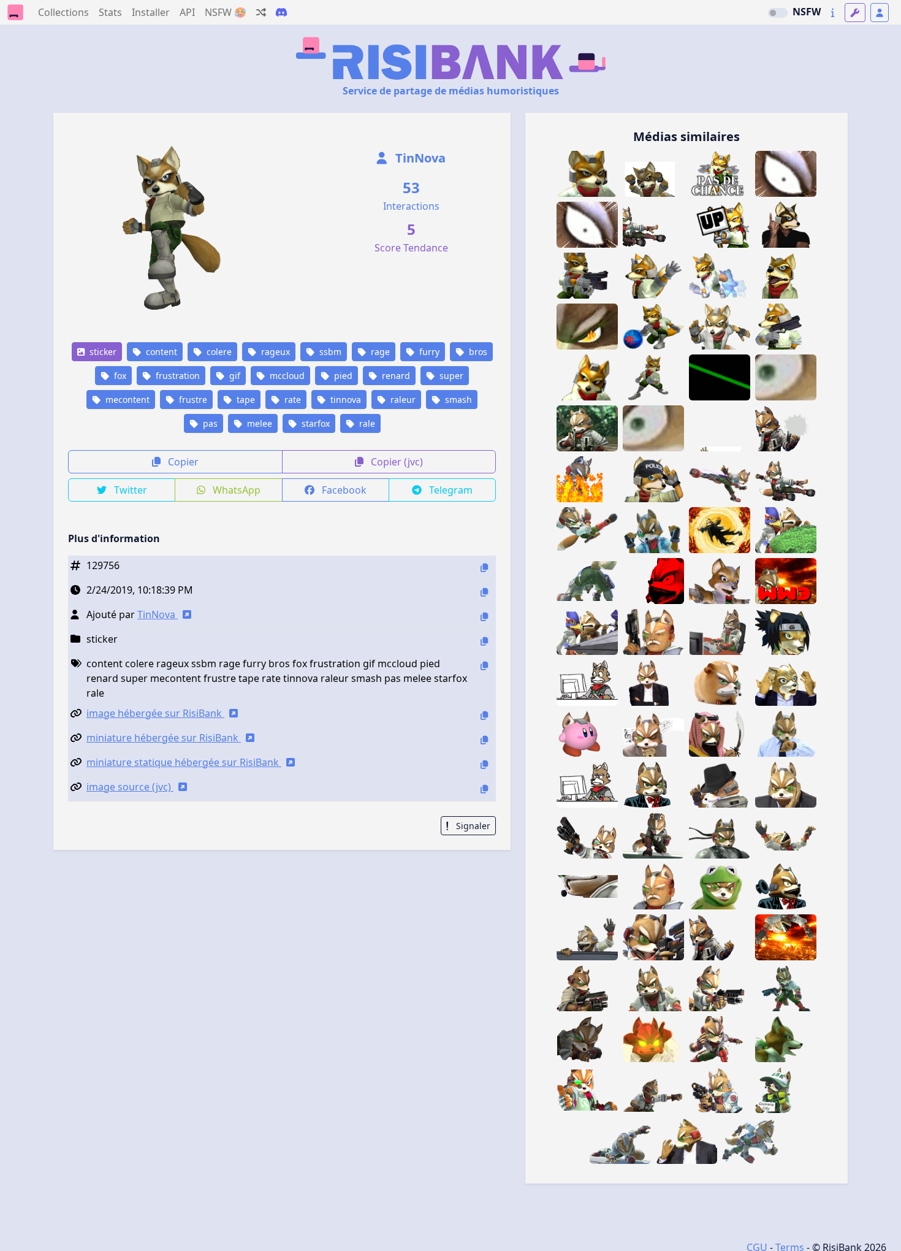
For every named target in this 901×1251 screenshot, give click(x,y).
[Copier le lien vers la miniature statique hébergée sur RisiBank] (484, 764)
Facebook (343, 490)
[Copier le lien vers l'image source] (484, 788)
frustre (192, 399)
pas (209, 423)
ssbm (329, 352)
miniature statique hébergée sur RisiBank (183, 762)
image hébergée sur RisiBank (155, 713)
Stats (110, 12)
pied (342, 375)
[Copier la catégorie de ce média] (484, 641)
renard (394, 375)
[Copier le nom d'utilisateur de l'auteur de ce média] (484, 616)
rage (379, 352)
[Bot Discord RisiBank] (281, 12)
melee (258, 423)
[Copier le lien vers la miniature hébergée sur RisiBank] (484, 739)
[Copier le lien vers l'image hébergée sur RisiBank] (484, 715)
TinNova (419, 158)
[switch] (778, 13)
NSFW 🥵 (225, 12)
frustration (176, 375)
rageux (274, 352)
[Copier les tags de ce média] (484, 665)
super (450, 375)
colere (218, 352)
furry (428, 352)
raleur (402, 399)
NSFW (807, 11)
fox (119, 375)
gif (233, 375)
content (160, 352)
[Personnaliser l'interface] (855, 12)
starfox (314, 423)
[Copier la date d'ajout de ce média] (484, 592)
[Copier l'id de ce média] (484, 567)
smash (457, 399)
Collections (63, 12)
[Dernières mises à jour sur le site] (833, 12)
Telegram (450, 490)
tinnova (344, 399)
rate (291, 399)
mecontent (126, 399)
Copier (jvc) (395, 462)
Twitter (129, 490)
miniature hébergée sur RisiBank (163, 737)
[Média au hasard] (261, 12)
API (187, 12)
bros (476, 352)
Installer (151, 12)
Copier (182, 462)
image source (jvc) (129, 787)
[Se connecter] (879, 12)
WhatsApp (235, 490)
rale (366, 423)
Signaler (472, 826)
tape (244, 399)
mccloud (286, 375)
